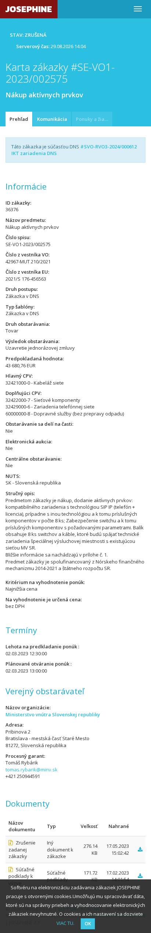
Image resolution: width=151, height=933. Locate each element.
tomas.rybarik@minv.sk (31, 769)
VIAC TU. (65, 923)
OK (88, 924)
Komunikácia (52, 119)
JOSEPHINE (28, 9)
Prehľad (19, 119)
